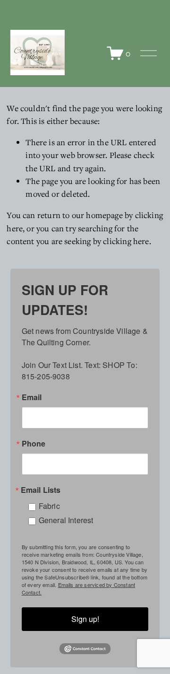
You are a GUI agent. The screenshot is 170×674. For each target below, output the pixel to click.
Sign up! (85, 618)
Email (32, 397)
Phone (34, 443)
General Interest (66, 520)
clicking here (126, 241)
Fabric (49, 505)
